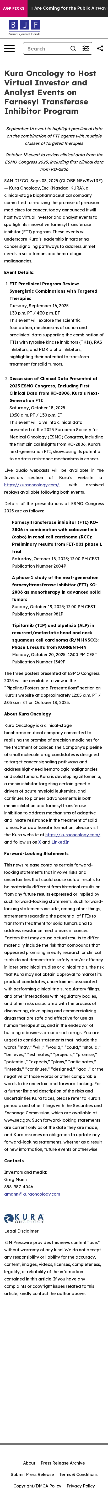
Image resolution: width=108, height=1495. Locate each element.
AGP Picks (13, 8)
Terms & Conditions (78, 1474)
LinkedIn (60, 842)
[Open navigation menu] (9, 48)
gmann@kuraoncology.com (32, 1194)
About (29, 1463)
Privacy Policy (81, 1485)
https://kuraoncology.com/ (31, 484)
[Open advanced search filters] (85, 48)
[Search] (73, 48)
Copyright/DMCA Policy (37, 1485)
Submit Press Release (32, 1474)
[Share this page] (100, 48)
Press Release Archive (63, 1463)
